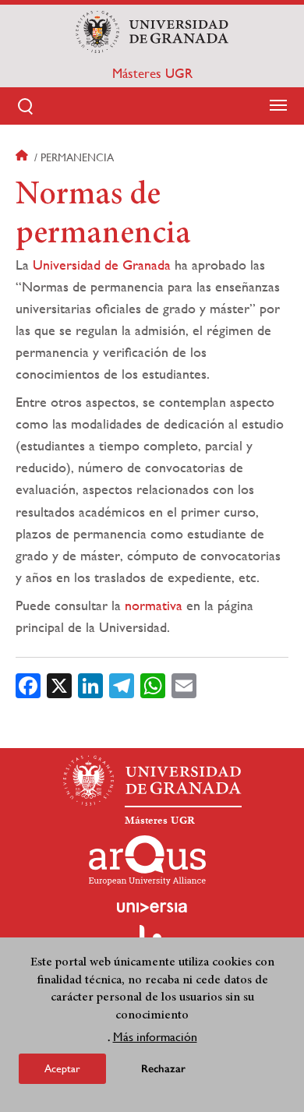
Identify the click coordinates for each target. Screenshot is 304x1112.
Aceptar (62, 1068)
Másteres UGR (152, 73)
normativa (153, 605)
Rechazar (163, 1068)
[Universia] (152, 907)
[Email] (183, 684)
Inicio (23, 157)
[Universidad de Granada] (152, 32)
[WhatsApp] (152, 684)
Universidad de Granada (102, 264)
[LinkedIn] (90, 684)
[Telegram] (121, 684)
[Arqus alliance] (147, 860)
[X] (59, 684)
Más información (155, 1036)
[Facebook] (28, 684)
